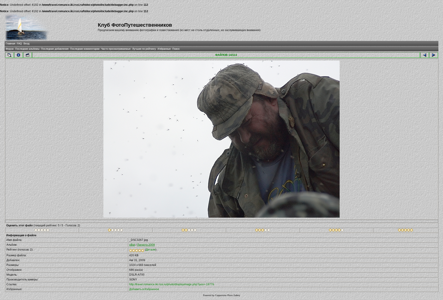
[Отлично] (336, 230)
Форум (10, 48)
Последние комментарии (84, 48)
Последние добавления (55, 48)
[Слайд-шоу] (27, 55)
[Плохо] (115, 230)
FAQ (19, 43)
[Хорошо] (262, 230)
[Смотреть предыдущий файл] (424, 55)
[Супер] (405, 230)
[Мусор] (41, 230)
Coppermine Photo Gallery (227, 295)
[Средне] (189, 230)
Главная (10, 43)
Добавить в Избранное (144, 289)
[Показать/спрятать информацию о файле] (18, 55)
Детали (151, 249)
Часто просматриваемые (116, 48)
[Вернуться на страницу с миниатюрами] (9, 55)
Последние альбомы (27, 48)
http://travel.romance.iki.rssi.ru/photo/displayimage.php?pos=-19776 (171, 284)
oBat (132, 244)
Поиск (176, 48)
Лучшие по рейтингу (144, 48)
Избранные (164, 48)
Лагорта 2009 (146, 244)
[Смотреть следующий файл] (433, 55)
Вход (26, 43)
